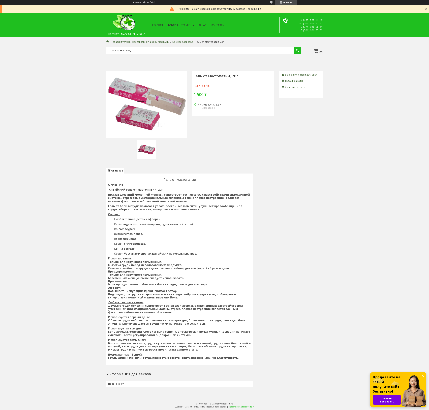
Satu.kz (229, 403)
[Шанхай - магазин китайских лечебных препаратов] (123, 22)
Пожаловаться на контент (241, 406)
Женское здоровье (182, 41)
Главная (157, 25)
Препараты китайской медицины (150, 41)
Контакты (217, 25)
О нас (202, 25)
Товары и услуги (179, 25)
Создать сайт (139, 2)
